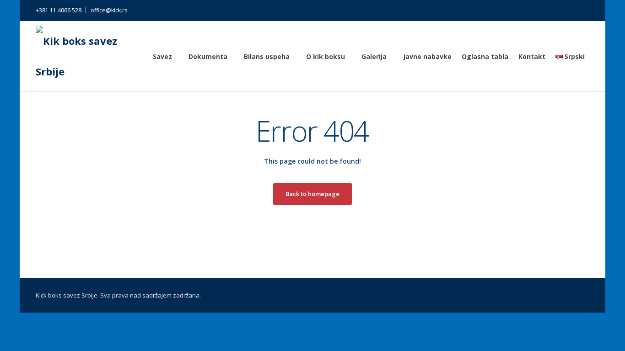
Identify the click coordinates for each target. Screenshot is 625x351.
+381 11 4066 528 (58, 10)
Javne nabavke (427, 56)
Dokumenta (208, 56)
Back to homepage (312, 194)
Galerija (374, 56)
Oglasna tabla (485, 56)
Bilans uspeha (267, 56)
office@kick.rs (109, 10)
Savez (162, 56)
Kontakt (531, 56)
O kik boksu (325, 56)
